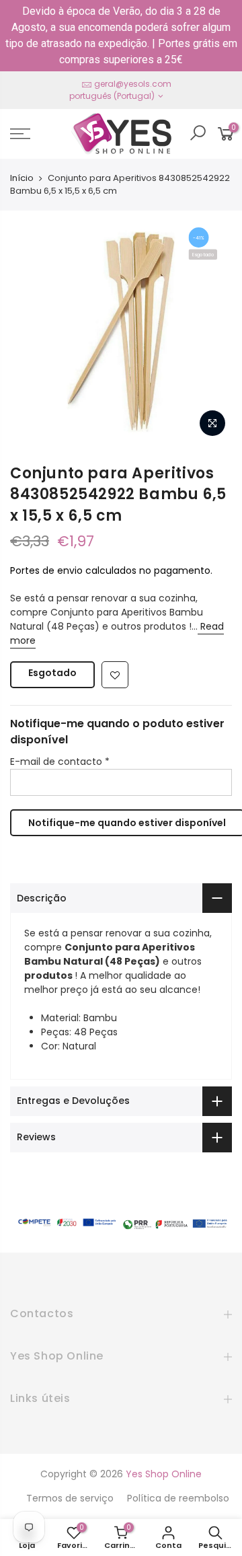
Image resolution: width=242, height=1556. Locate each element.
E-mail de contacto (60, 761)
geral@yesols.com (132, 83)
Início (22, 178)
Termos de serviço (70, 1498)
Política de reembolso (178, 1498)
